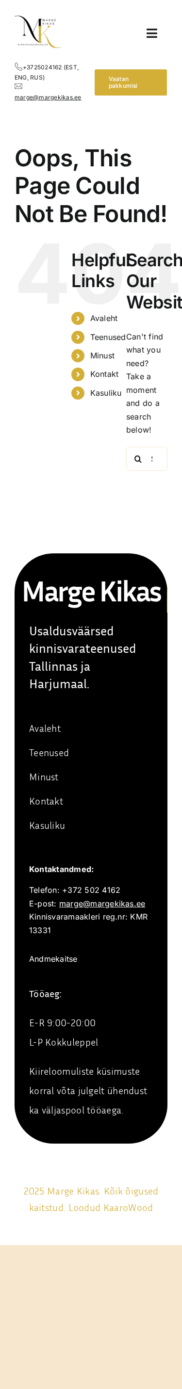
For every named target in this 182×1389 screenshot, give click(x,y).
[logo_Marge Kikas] (38, 13)
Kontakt (104, 374)
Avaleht (104, 318)
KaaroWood (128, 1207)
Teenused (108, 337)
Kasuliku (106, 393)
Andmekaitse (53, 959)
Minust (102, 355)
